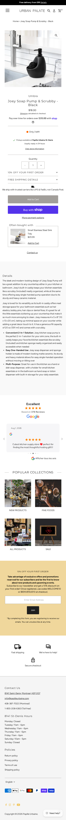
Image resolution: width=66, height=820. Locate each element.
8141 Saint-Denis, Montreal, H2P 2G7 (22, 693)
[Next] (17, 35)
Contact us (32, 253)
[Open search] (48, 10)
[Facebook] (6, 805)
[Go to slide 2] (30, 453)
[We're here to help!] (48, 648)
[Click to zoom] (56, 35)
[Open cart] (59, 10)
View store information (34, 149)
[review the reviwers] (11, 434)
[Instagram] (10, 805)
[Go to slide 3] (33, 453)
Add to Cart (33, 199)
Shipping (23, 113)
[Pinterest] (14, 805)
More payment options (33, 217)
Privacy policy (11, 760)
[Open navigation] (7, 11)
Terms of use (11, 765)
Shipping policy (12, 769)
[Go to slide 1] (28, 453)
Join (33, 610)
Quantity (33, 159)
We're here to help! (48, 652)
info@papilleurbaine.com (17, 698)
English (9, 782)
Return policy (11, 755)
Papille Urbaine (30, 814)
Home (16, 21)
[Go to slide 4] (35, 453)
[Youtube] (18, 805)
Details (44, 2)
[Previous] (9, 35)
